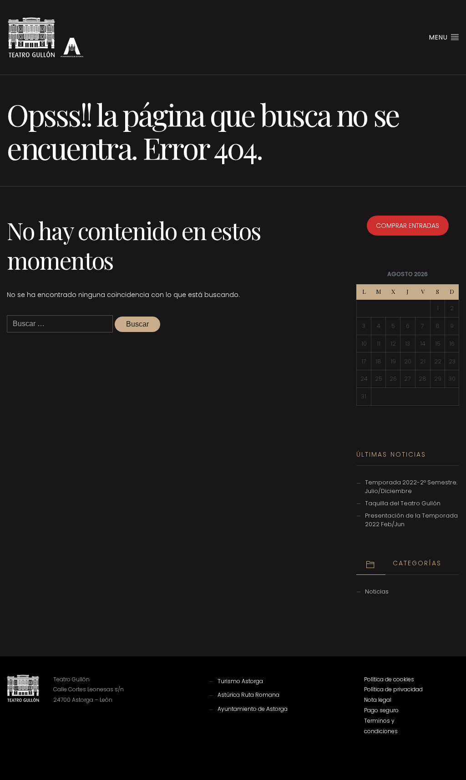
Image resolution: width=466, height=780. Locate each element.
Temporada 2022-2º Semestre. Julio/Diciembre (411, 486)
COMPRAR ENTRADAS (407, 225)
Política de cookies (389, 679)
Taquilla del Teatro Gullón (403, 503)
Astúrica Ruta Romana (248, 695)
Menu (439, 37)
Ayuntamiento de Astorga (253, 709)
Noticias (377, 591)
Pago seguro (381, 710)
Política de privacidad (393, 689)
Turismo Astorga (240, 681)
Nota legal (377, 700)
